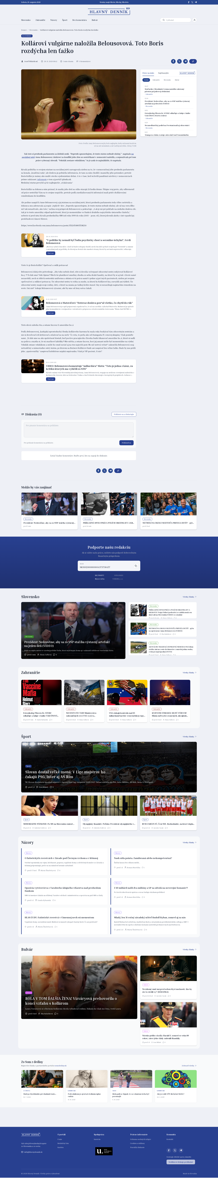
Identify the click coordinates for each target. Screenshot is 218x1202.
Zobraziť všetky (188, 1065)
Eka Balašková (166, 634)
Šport (64, 20)
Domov (24, 30)
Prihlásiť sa (126, 443)
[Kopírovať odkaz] (193, 61)
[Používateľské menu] (194, 20)
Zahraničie (40, 20)
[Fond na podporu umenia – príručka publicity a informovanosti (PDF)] (104, 1151)
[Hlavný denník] (109, 11)
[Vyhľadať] (164, 20)
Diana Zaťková (46, 654)
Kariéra (61, 1147)
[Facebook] (189, 2)
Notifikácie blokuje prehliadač (181, 1162)
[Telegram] (196, 2)
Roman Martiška (133, 867)
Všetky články (188, 597)
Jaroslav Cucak (158, 828)
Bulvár (95, 20)
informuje (42, 179)
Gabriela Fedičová (40, 828)
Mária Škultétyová (48, 870)
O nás (60, 1139)
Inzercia (97, 1139)
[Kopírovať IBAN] (136, 566)
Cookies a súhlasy (137, 1143)
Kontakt (170, 1139)
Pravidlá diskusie (137, 1147)
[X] (192, 2)
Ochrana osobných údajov (140, 1139)
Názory (53, 20)
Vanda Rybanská (42, 720)
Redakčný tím (63, 1143)
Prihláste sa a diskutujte (124, 414)
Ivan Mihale (43, 787)
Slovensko (26, 20)
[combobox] (178, 20)
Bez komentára (79, 20)
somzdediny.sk (60, 1065)
